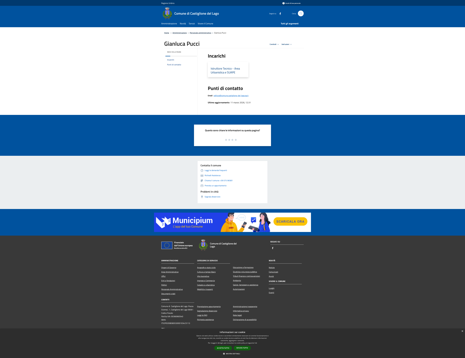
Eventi (271, 292)
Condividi (273, 44)
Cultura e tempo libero (206, 271)
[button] (232, 353)
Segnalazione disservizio (207, 310)
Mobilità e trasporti (205, 289)
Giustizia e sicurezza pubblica (245, 271)
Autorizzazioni (239, 289)
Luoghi (271, 288)
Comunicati (273, 271)
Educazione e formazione (243, 267)
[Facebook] (279, 13)
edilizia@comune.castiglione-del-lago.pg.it (231, 95)
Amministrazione (180, 32)
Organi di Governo (168, 267)
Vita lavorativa (203, 276)
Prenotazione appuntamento (209, 306)
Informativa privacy (241, 310)
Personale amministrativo (200, 32)
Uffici (163, 276)
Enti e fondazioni (168, 280)
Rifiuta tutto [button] (242, 348)
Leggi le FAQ (202, 315)
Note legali (237, 315)
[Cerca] (301, 13)
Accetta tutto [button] (223, 348)
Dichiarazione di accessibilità (244, 319)
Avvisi (271, 276)
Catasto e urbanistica (206, 284)
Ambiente (237, 280)
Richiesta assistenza (205, 319)
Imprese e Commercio (206, 280)
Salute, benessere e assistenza (245, 284)
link (256, 343)
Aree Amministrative (169, 271)
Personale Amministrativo (172, 289)
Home (166, 32)
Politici (164, 284)
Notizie (272, 267)
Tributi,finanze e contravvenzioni (246, 276)
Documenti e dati (168, 293)
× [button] (462, 331)
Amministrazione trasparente (245, 306)
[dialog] (232, 343)
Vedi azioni (286, 44)
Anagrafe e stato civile (206, 267)
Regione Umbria (167, 3)
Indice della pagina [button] (174, 52)
